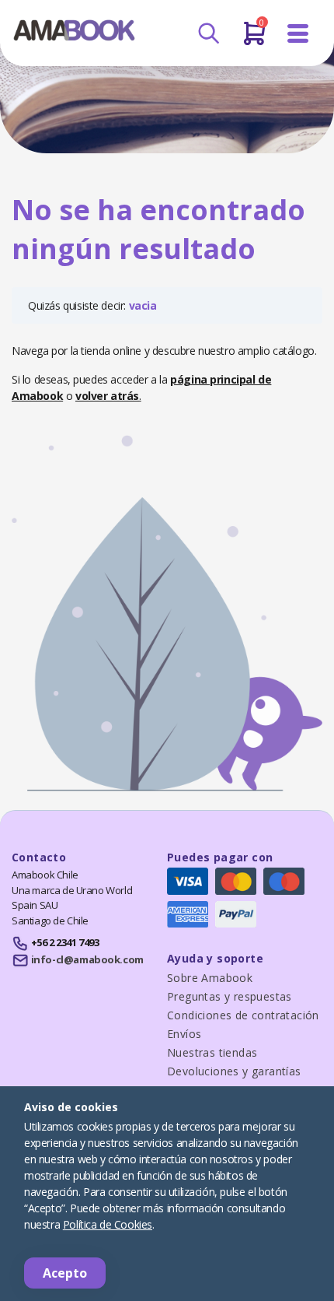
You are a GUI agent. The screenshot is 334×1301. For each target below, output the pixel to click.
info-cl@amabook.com (87, 959)
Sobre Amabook (209, 977)
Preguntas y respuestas (229, 996)
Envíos (184, 1033)
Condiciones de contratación (243, 1015)
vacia (143, 305)
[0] (254, 39)
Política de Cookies (107, 1224)
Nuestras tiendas (212, 1052)
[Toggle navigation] (298, 34)
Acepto (65, 1273)
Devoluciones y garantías (234, 1071)
